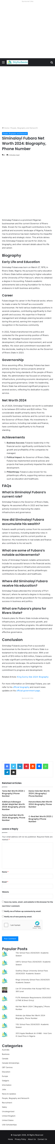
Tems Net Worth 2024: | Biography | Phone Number (13, 793)
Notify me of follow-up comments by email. (22, 911)
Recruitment (7, 1103)
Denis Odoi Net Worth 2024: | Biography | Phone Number (39, 793)
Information (6, 1085)
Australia (5, 1050)
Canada (5, 1058)
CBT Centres (7, 1067)
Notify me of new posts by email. (18, 917)
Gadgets (5, 1081)
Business (5, 1054)
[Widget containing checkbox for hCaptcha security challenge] (22, 925)
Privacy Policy (20, 1139)
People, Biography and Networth (24, 128)
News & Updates (9, 1094)
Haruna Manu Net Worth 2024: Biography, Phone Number (40, 804)
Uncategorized (8, 1111)
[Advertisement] (27, 30)
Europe (5, 1076)
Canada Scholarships (10, 1063)
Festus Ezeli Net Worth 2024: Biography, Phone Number (13, 818)
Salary (4, 1107)
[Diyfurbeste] (17, 62)
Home (6, 128)
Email (5, 882)
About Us (32, 1139)
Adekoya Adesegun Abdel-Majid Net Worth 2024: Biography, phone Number (13, 805)
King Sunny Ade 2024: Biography (32, 677)
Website (5, 892)
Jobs (4, 1089)
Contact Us (42, 1139)
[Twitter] (13, 766)
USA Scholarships (9, 1125)
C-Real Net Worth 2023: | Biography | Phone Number (41, 819)
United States (7, 1120)
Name (5, 872)
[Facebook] (7, 766)
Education (6, 1072)
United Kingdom (8, 1116)
